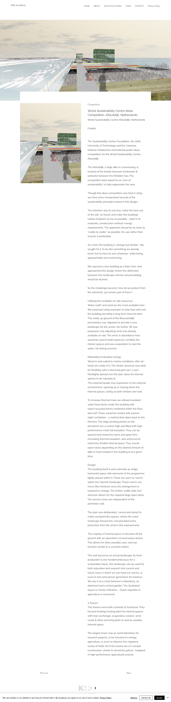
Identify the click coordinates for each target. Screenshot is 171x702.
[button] (50, 143)
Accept (159, 697)
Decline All (146, 697)
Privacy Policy (105, 697)
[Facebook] (95, 688)
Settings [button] (133, 697)
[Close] (167, 698)
